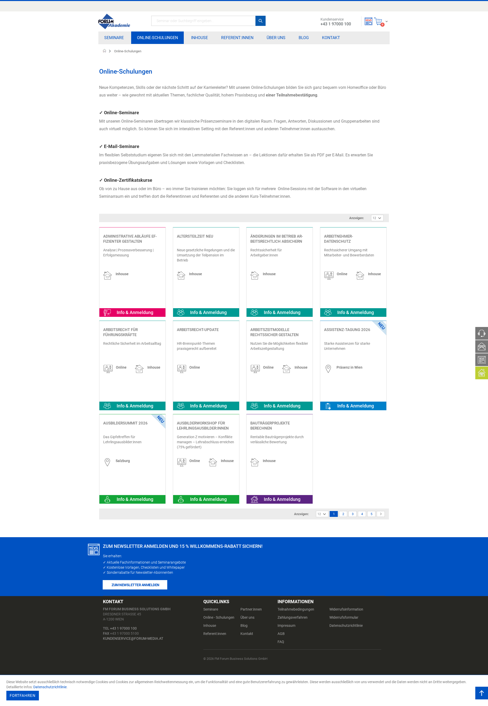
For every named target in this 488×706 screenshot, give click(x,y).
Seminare (210, 609)
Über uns (247, 617)
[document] (244, 690)
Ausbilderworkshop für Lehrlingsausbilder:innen (203, 426)
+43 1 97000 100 (123, 628)
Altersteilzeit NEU (195, 236)
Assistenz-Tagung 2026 (347, 329)
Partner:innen (251, 609)
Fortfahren (23, 695)
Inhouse (209, 625)
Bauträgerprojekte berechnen (270, 426)
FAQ (281, 642)
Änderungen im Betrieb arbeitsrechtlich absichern (276, 239)
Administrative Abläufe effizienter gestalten (130, 239)
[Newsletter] (368, 21)
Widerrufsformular (343, 617)
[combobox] (208, 21)
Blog (244, 625)
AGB (281, 634)
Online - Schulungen (218, 617)
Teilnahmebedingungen (296, 609)
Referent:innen (214, 634)
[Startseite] (114, 21)
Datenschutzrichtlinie (346, 625)
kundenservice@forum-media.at (133, 638)
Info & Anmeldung (135, 312)
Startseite (104, 51)
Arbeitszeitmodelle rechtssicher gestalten (274, 332)
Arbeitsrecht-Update (198, 329)
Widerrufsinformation (346, 609)
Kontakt (246, 634)
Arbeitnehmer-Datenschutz (338, 239)
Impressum (286, 625)
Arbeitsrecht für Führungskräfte (120, 332)
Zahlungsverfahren (293, 617)
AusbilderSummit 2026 (125, 423)
